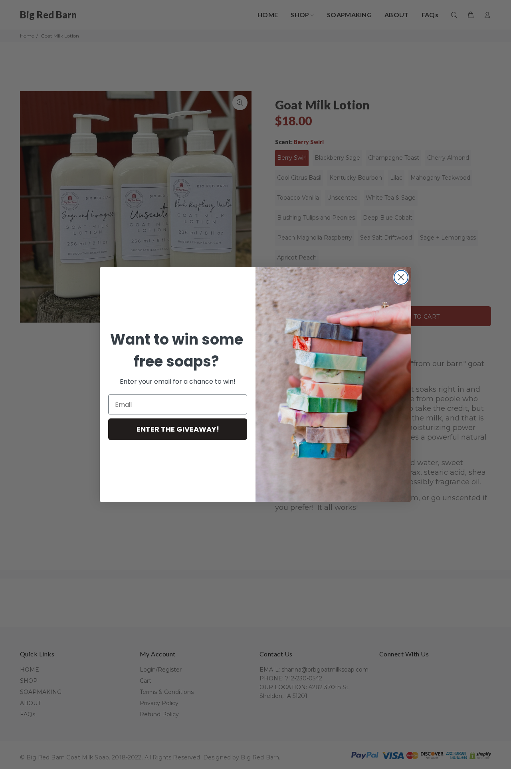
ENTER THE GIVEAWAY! (178, 429)
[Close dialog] (401, 277)
